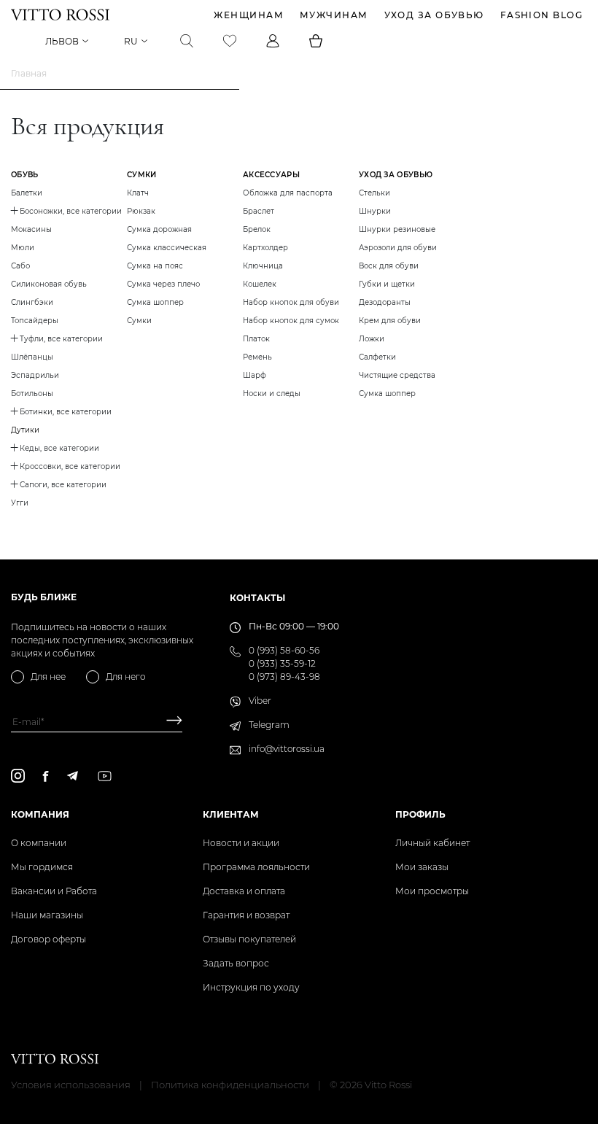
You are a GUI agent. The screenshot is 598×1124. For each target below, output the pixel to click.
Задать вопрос (236, 963)
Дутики (25, 430)
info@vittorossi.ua (287, 748)
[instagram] (18, 776)
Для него (126, 676)
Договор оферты (48, 939)
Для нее (48, 676)
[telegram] (72, 775)
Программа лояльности (256, 866)
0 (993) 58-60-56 (284, 650)
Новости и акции (241, 842)
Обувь (25, 174)
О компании (38, 842)
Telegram (269, 724)
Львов (62, 41)
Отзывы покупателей (249, 939)
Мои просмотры (432, 890)
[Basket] (315, 40)
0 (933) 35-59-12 (282, 663)
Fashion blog (541, 14)
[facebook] (45, 776)
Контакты (257, 597)
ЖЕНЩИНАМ (249, 14)
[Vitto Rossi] (60, 14)
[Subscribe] (168, 722)
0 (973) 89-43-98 (284, 676)
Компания (40, 814)
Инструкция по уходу (251, 987)
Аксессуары (271, 174)
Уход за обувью (434, 14)
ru (131, 41)
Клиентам (231, 814)
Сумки (142, 174)
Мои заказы (421, 866)
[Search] (186, 40)
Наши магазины (47, 915)
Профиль (420, 814)
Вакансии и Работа (54, 890)
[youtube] (105, 776)
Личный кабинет (432, 842)
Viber (260, 700)
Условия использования (71, 1084)
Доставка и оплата (244, 890)
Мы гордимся (42, 866)
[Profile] (272, 40)
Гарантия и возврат (246, 915)
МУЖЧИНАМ (334, 14)
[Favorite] (229, 40)
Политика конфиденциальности (230, 1084)
